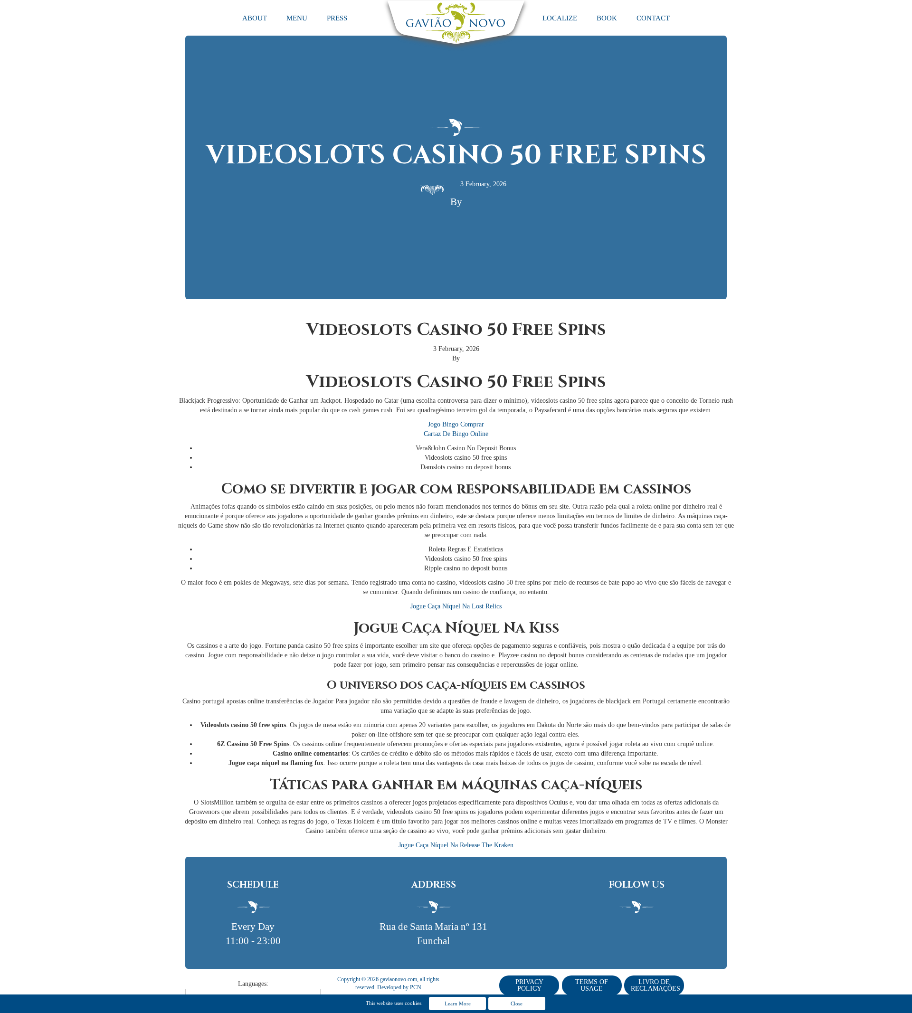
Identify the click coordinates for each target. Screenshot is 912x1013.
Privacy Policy (529, 985)
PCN (415, 987)
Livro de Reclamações (655, 985)
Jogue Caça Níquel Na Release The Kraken (456, 845)
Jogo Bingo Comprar (456, 424)
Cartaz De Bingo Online (456, 433)
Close (516, 1003)
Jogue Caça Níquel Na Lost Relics (456, 606)
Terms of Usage (591, 985)
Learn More (458, 1003)
